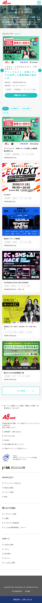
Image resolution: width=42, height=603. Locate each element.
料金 (5, 497)
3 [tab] (24, 104)
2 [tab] (21, 104)
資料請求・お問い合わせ (12, 432)
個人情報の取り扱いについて (14, 444)
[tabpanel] (21, 67)
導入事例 (7, 554)
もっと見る (21, 391)
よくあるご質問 (9, 563)
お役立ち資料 (8, 544)
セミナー (7, 558)
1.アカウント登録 (10, 514)
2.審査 (6, 518)
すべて (5, 108)
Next (40, 70)
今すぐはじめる (9, 436)
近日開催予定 (15, 108)
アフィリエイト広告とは (12, 483)
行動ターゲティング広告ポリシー (15, 448)
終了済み (6, 113)
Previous (2, 70)
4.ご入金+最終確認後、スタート (15, 527)
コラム (6, 549)
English (6, 440)
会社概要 (27, 591)
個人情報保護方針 (17, 591)
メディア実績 (8, 492)
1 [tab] (18, 104)
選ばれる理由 (8, 488)
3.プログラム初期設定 (11, 523)
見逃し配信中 (26, 108)
